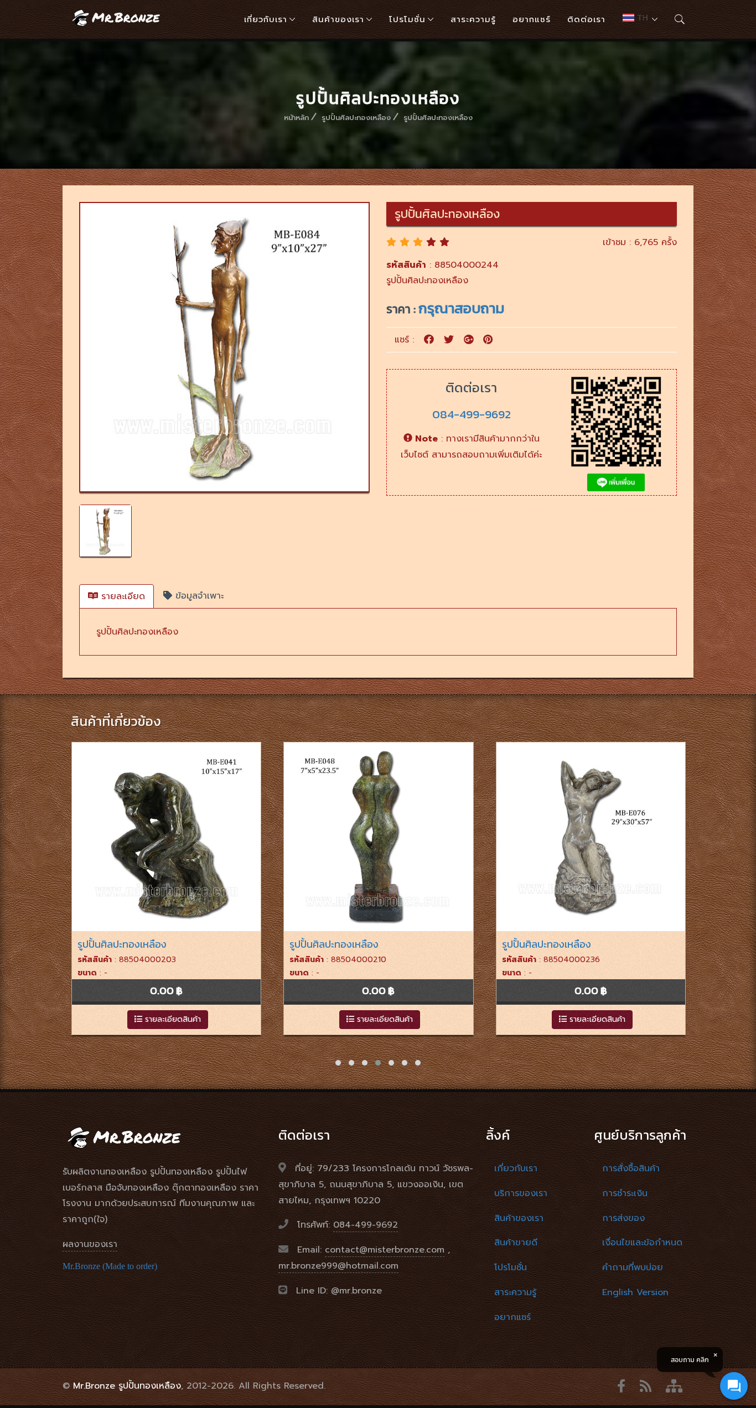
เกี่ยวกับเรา (265, 19)
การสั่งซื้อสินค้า (631, 1168)
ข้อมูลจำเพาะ (198, 595)
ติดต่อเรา (586, 19)
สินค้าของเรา (338, 19)
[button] (338, 1062)
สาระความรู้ (473, 19)
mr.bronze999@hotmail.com (338, 1265)
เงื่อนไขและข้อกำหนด (642, 1242)
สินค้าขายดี (515, 1242)
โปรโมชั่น (407, 19)
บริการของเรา (520, 1193)
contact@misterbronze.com (384, 1249)
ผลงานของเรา (90, 1244)
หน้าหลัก (296, 117)
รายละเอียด (121, 596)
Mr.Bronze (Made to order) (110, 1266)
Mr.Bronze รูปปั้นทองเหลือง (127, 1386)
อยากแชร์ (531, 19)
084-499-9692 (471, 414)
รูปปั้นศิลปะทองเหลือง (356, 117)
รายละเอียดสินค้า (171, 1019)
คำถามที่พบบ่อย (632, 1267)
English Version (635, 1292)
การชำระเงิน (625, 1193)
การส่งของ (623, 1218)
